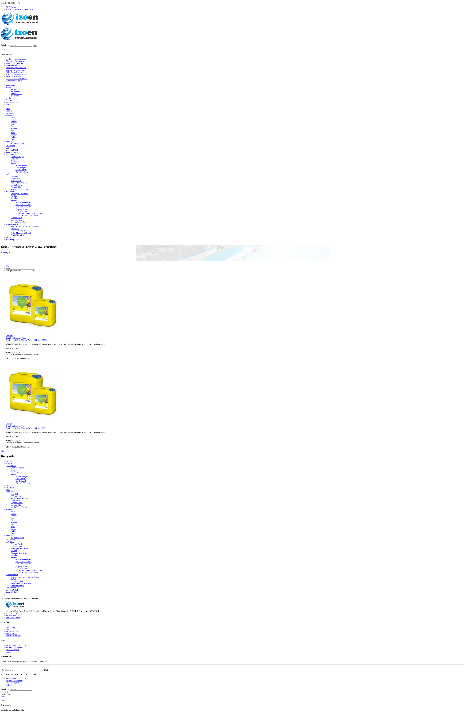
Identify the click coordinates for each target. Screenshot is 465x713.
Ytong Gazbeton (12, 152)
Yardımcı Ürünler (12, 150)
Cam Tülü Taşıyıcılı (23, 207)
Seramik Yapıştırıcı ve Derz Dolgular (25, 226)
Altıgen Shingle (21, 165)
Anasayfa (5, 252)
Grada (13, 126)
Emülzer (14, 122)
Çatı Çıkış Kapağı (17, 157)
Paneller (9, 141)
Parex (13, 133)
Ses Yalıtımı (10, 146)
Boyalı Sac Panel (17, 144)
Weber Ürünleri (12, 224)
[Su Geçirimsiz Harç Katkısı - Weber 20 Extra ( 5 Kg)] (235, 392)
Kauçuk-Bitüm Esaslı (19, 222)
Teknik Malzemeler (18, 231)
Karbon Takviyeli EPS (19, 183)
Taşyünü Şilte (16, 187)
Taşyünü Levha (17, 185)
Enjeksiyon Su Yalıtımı (19, 194)
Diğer (8, 148)
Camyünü (14, 176)
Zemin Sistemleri (17, 235)
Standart (14, 135)
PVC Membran (21, 211)
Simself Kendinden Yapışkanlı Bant (29, 213)
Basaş (13, 117)
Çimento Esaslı (16, 218)
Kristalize (14, 198)
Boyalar (9, 111)
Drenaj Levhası (16, 220)
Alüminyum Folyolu (23, 202)
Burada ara (5, 45)
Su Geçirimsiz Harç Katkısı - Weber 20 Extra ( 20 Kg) (26, 340)
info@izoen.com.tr (13, 615)
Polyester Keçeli (22, 209)
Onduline (14, 159)
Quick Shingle (21, 170)
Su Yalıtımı (10, 191)
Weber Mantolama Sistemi (21, 233)
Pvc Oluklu (15, 161)
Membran (14, 200)
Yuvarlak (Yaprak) (23, 172)
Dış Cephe (10, 113)
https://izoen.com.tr (13, 618)
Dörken (13, 120)
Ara (35, 45)
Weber (13, 139)
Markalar (9, 115)
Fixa (12, 124)
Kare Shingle (21, 167)
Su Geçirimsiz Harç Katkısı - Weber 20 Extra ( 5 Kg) (26, 428)
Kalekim (14, 128)
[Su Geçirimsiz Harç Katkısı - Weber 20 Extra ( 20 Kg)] (235, 304)
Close (3, 451)
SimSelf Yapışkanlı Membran (27, 215)
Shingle (13, 163)
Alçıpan (9, 237)
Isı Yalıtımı (10, 174)
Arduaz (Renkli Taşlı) (24, 205)
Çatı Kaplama (11, 154)
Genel (8, 109)
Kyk (12, 130)
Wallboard (15, 137)
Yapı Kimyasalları (12, 239)
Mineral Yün (15, 178)
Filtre (8, 266)
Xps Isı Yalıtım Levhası (19, 189)
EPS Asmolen (16, 181)
